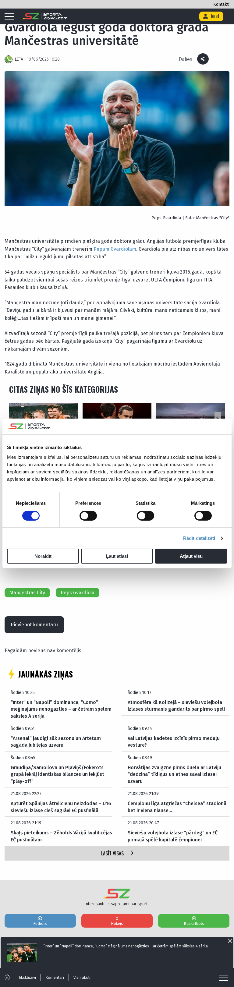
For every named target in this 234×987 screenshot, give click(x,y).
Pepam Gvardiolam (115, 249)
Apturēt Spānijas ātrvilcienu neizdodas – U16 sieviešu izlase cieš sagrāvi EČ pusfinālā (61, 807)
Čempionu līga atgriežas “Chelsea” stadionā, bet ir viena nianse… (178, 807)
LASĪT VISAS (112, 853)
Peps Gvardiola (77, 593)
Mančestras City (27, 593)
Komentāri (54, 977)
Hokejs (117, 923)
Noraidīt (42, 556)
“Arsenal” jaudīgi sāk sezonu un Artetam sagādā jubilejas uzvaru (56, 741)
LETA (19, 59)
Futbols (40, 923)
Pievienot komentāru (34, 625)
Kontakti (221, 4)
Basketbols (194, 923)
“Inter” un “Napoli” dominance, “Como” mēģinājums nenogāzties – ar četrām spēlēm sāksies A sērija (61, 709)
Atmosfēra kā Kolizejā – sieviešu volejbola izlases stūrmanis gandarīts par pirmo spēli (176, 705)
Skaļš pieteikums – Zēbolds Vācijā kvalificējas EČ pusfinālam (61, 836)
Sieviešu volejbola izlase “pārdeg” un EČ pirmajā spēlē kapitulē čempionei (173, 836)
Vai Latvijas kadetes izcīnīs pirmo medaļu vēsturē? (174, 741)
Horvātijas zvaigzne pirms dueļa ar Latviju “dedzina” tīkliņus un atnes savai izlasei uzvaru (174, 774)
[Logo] (45, 16)
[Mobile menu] (11, 16)
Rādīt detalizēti (199, 538)
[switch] (88, 516)
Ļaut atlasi (117, 556)
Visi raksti (81, 977)
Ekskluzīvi (27, 977)
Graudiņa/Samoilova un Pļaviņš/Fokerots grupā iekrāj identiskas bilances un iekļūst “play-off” (57, 774)
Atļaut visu (191, 556)
